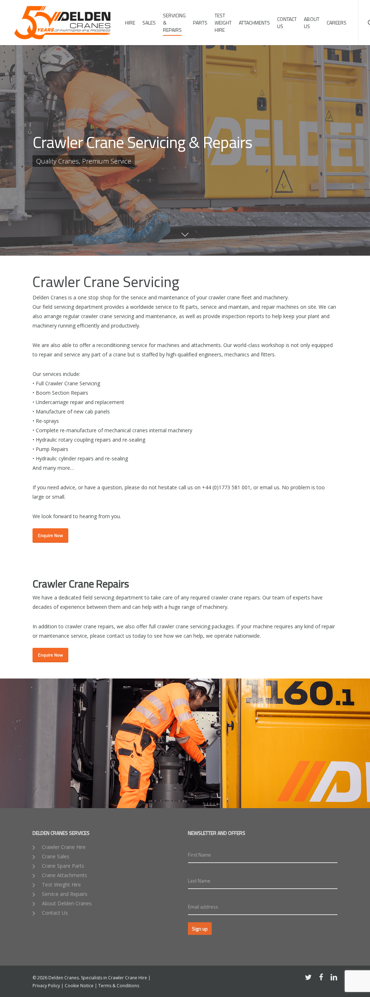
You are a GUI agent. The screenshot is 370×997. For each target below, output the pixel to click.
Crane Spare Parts (62, 865)
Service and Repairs (63, 893)
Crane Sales (54, 856)
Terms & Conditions (118, 986)
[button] (50, 535)
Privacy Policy (46, 986)
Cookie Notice (79, 986)
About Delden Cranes (66, 903)
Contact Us (54, 912)
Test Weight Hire (60, 884)
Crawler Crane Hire (63, 847)
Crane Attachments (63, 875)
